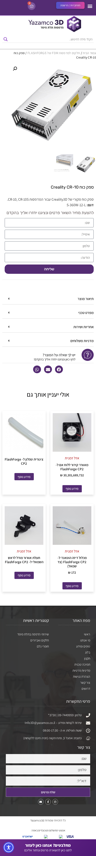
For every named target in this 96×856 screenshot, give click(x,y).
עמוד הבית (89, 53)
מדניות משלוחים (82, 340)
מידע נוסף (72, 489)
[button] (90, 6)
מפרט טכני (86, 312)
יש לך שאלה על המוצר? (59, 355)
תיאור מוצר (86, 298)
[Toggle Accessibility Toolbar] (8, 847)
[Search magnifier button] (5, 39)
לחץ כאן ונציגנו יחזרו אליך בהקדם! (54, 359)
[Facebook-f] (48, 801)
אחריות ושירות (83, 326)
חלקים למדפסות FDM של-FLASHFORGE (53, 53)
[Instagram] (55, 801)
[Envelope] (41, 801)
